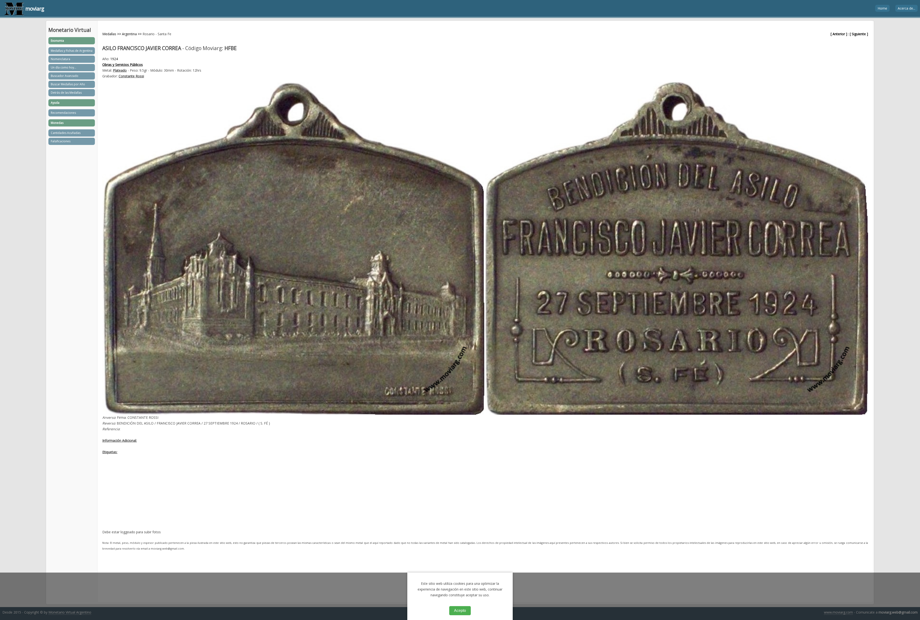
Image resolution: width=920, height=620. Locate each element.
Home (882, 8)
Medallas (109, 34)
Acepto (460, 611)
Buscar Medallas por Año (68, 84)
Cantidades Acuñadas (65, 133)
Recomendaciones (63, 113)
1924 (114, 59)
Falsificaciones (60, 141)
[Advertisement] (246, 495)
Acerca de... (906, 8)
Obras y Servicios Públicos (122, 64)
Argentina (129, 34)
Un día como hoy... (63, 67)
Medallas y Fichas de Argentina (71, 51)
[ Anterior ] (839, 34)
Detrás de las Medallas (66, 93)
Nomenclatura (60, 59)
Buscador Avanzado (64, 76)
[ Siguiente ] (859, 34)
